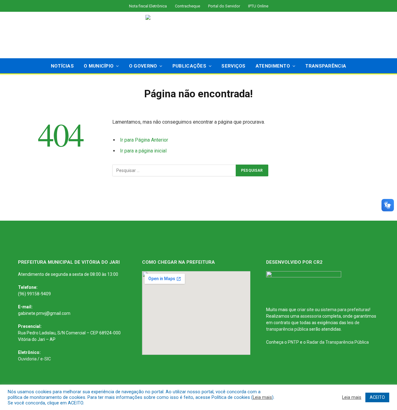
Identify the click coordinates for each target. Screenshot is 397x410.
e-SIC (45, 358)
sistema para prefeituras (345, 309)
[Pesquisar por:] (174, 170)
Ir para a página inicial (143, 151)
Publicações (189, 66)
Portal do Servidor (224, 6)
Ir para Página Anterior (144, 140)
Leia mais (262, 397)
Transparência (325, 66)
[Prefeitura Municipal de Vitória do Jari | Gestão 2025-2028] (198, 35)
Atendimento (273, 66)
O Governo (143, 66)
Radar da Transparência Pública (338, 342)
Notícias (62, 66)
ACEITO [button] (377, 397)
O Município (99, 66)
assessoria (310, 316)
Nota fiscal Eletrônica (148, 6)
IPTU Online (258, 6)
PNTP (293, 342)
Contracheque (187, 6)
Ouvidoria (27, 358)
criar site (305, 309)
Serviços (233, 66)
